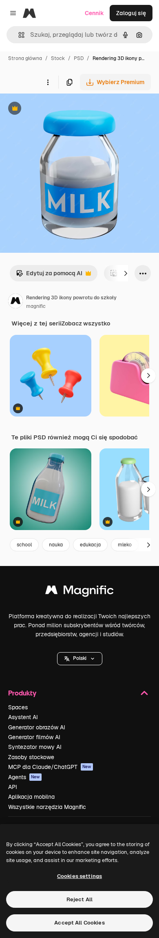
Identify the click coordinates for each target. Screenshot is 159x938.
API (12, 787)
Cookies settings (79, 876)
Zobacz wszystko (86, 323)
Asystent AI (23, 717)
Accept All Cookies (79, 922)
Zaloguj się (131, 13)
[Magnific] (79, 592)
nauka (56, 544)
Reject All (79, 899)
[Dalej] (125, 273)
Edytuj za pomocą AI (49, 275)
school (24, 544)
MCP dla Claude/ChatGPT (49, 767)
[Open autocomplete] (18, 35)
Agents (24, 777)
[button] (79, 658)
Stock (58, 58)
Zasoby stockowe (31, 757)
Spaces (18, 707)
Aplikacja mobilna (31, 796)
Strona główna (25, 58)
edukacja (90, 544)
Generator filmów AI (34, 737)
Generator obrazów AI (36, 727)
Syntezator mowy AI (35, 747)
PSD (79, 58)
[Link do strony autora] (15, 302)
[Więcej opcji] (48, 82)
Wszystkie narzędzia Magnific (47, 807)
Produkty (22, 692)
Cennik (94, 13)
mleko (125, 544)
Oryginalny (56, 109)
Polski (79, 658)
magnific (36, 306)
